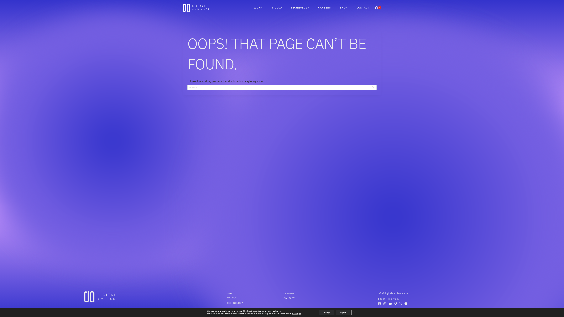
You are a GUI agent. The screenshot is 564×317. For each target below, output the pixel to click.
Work (258, 7)
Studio (276, 7)
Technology (300, 7)
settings (296, 313)
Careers (324, 7)
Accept (327, 312)
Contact (362, 7)
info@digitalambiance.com (394, 293)
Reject (343, 312)
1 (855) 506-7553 (389, 298)
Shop (344, 7)
